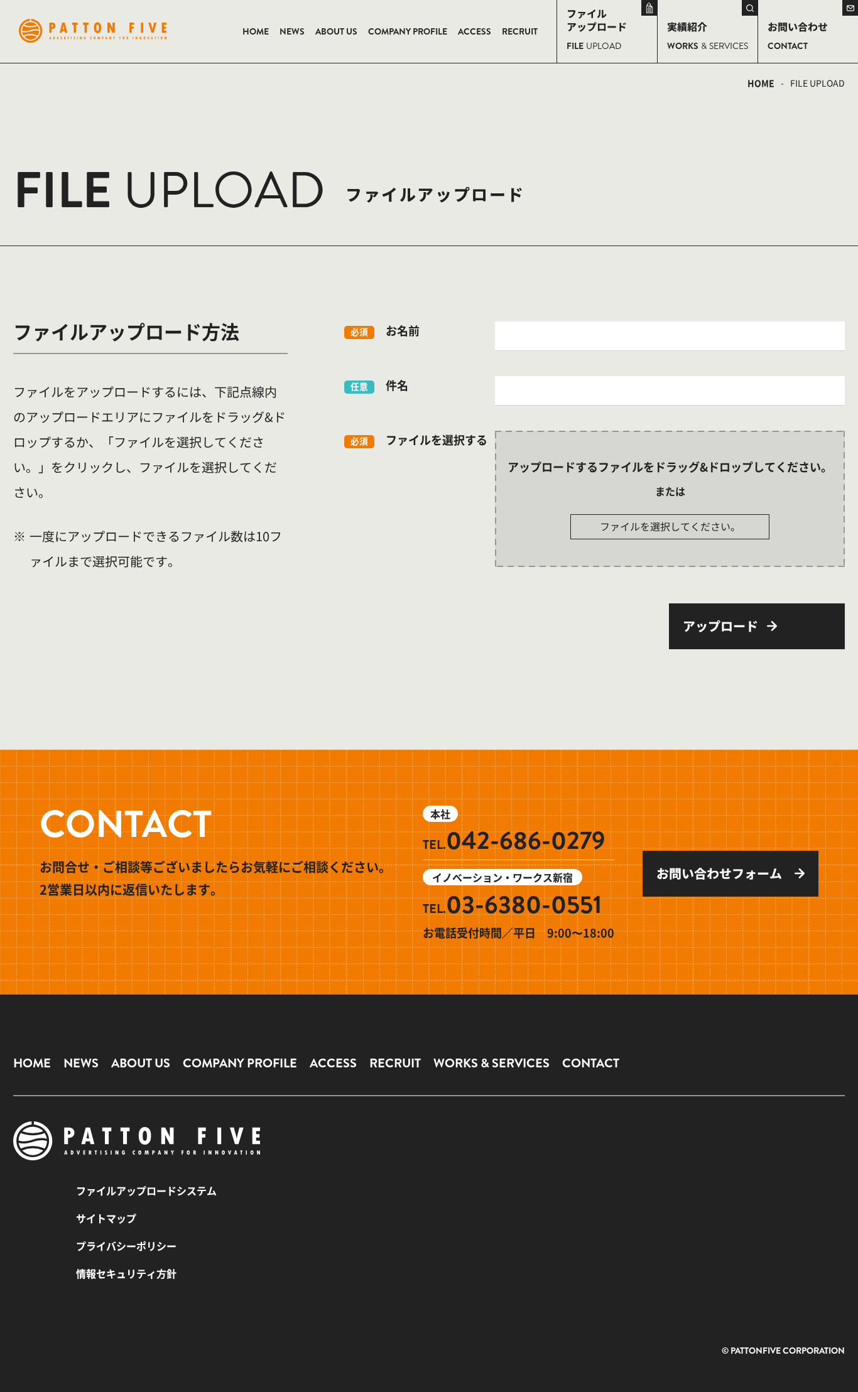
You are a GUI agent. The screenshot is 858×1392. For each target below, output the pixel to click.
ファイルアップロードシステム (146, 1190)
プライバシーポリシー (126, 1245)
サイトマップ (106, 1218)
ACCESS (333, 1063)
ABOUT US (140, 1063)
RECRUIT (395, 1063)
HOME (760, 83)
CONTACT (590, 1063)
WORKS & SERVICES (491, 1063)
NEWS (81, 1063)
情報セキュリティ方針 (126, 1273)
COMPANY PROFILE (240, 1063)
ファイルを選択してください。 (670, 526)
